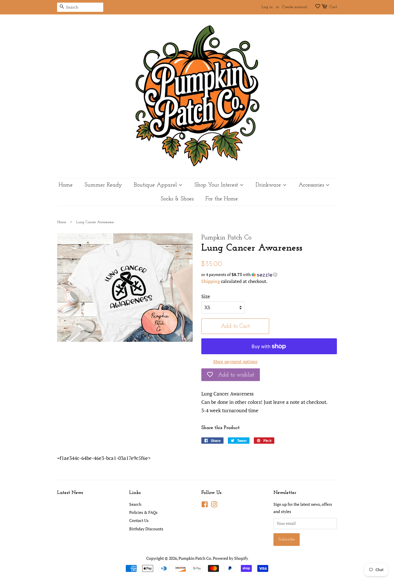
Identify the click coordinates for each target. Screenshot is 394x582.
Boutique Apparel (156, 185)
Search (135, 504)
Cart (333, 7)
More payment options (235, 361)
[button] (269, 274)
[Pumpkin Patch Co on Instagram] (214, 505)
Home (66, 185)
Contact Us (139, 520)
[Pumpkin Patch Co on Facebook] (204, 505)
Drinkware (269, 185)
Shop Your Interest (217, 185)
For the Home (221, 199)
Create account (294, 7)
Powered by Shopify (230, 558)
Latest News (70, 492)
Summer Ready (103, 185)
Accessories (312, 185)
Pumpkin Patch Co (195, 558)
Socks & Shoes (177, 199)
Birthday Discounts (146, 528)
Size (205, 296)
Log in (267, 7)
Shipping (210, 281)
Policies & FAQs (143, 512)
